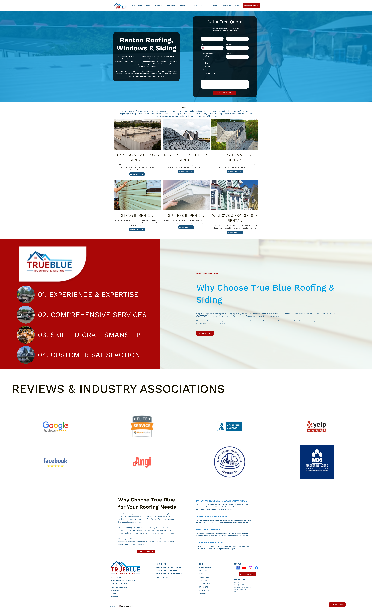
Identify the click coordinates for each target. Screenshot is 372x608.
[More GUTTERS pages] (209, 5)
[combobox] (237, 57)
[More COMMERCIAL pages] (163, 5)
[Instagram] (250, 568)
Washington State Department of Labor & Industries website (255, 316)
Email (228, 35)
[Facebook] (256, 568)
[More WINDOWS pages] (198, 5)
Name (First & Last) (207, 35)
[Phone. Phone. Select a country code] (204, 48)
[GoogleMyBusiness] (238, 568)
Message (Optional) (207, 78)
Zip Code (229, 44)
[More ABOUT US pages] (231, 5)
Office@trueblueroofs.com (243, 585)
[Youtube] (244, 568)
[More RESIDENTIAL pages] (177, 5)
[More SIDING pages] (186, 5)
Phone (203, 44)
